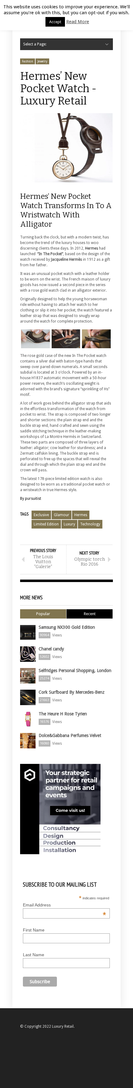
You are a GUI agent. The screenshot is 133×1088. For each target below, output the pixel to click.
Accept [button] (55, 21)
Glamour (61, 515)
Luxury (69, 524)
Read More (77, 21)
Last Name (33, 954)
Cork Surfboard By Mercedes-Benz (72, 692)
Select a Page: (34, 44)
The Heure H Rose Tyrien (63, 713)
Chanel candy (51, 648)
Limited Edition (46, 524)
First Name (34, 929)
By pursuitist (30, 498)
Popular (43, 613)
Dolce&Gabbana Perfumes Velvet (70, 735)
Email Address (64, 904)
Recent (90, 613)
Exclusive (41, 515)
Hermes (91, 248)
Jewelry (42, 61)
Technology (90, 524)
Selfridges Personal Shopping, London (75, 670)
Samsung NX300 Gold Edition (67, 627)
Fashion (27, 61)
